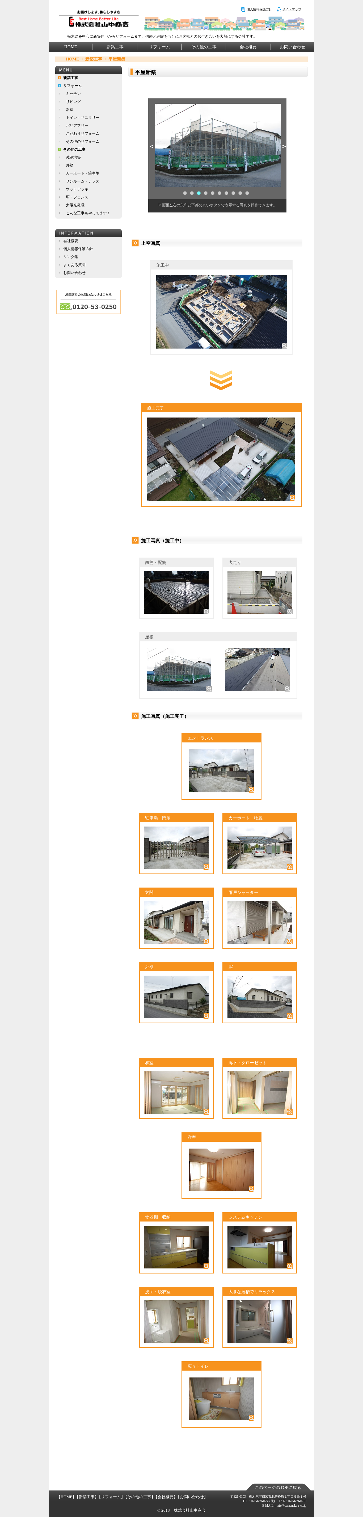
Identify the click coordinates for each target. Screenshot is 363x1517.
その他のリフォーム (82, 142)
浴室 (69, 110)
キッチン (73, 94)
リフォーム (159, 47)
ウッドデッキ (77, 189)
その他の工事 (204, 47)
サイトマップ (291, 9)
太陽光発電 (75, 205)
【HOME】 (66, 1497)
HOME (70, 47)
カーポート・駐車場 (82, 173)
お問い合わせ (292, 47)
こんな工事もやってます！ (88, 213)
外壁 (69, 165)
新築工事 (115, 47)
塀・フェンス (77, 197)
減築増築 (73, 157)
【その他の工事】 (139, 1497)
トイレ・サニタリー (82, 118)
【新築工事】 (87, 1497)
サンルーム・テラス (82, 181)
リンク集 (70, 257)
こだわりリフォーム (82, 134)
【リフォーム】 (111, 1497)
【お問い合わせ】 (192, 1497)
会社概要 (248, 47)
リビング (73, 102)
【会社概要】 (166, 1497)
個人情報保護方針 (259, 9)
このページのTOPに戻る (278, 1487)
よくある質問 (74, 265)
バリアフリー (77, 126)
